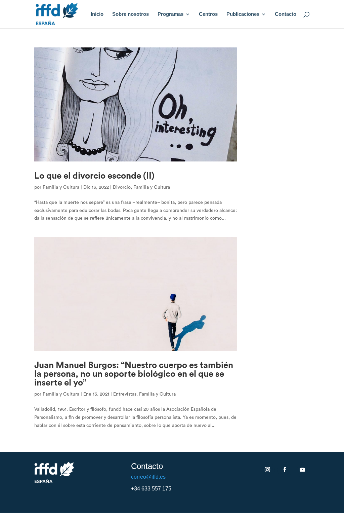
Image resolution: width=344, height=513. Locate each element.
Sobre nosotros (130, 14)
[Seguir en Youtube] (302, 469)
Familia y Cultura (61, 187)
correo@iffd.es (148, 477)
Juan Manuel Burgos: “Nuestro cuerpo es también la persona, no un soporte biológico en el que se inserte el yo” (133, 374)
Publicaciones (242, 14)
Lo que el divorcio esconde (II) (94, 176)
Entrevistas (124, 394)
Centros (208, 14)
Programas (170, 14)
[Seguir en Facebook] (284, 469)
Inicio (97, 14)
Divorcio (122, 187)
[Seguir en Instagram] (267, 469)
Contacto (285, 14)
